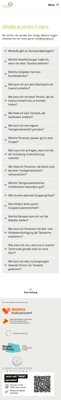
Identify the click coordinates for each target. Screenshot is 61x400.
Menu (51, 4)
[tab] (30, 51)
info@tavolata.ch (44, 38)
